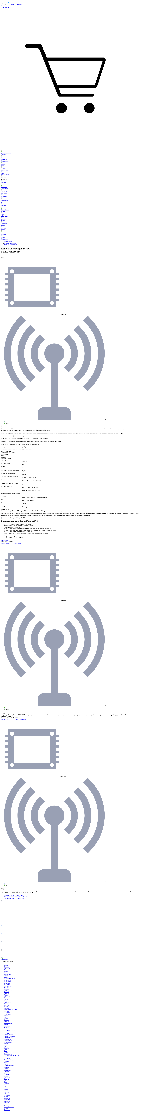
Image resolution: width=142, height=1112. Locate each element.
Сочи (5, 1073)
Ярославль (7, 1110)
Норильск (6, 1043)
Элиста (6, 1105)
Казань (6, 1003)
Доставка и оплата (6, 153)
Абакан (6, 965)
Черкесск (6, 1102)
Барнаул (6, 971)
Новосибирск (8, 1042)
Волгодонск (7, 986)
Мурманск (7, 1028)
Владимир (7, 983)
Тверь (5, 1082)
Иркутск (6, 1000)
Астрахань (7, 970)
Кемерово (6, 1008)
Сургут (6, 1076)
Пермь (6, 1052)
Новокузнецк (7, 1039)
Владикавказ (7, 981)
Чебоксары (7, 1098)
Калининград (8, 1005)
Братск (6, 975)
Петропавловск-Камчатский (12, 1055)
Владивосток (7, 980)
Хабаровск (7, 1095)
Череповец (7, 1101)
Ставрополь (7, 1074)
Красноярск (7, 1014)
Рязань (6, 1062)
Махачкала (7, 1026)
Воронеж (6, 989)
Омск (5, 1045)
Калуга (6, 1006)
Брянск (6, 977)
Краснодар (7, 1012)
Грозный (6, 992)
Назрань (6, 1031)
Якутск (6, 1108)
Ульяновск (7, 1090)
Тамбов (6, 1080)
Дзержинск (7, 993)
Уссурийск (7, 1092)
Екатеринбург (8, 996)
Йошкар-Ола (7, 1002)
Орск (5, 1049)
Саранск (6, 1067)
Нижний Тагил (8, 1037)
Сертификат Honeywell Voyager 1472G (14, 898)
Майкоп (6, 1024)
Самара (6, 1064)
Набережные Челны (9, 1030)
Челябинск (7, 1099)
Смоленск (7, 1071)
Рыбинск (6, 1061)
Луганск (6, 1020)
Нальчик (6, 1033)
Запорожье (7, 998)
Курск (5, 1017)
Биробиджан (7, 974)
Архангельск (7, 968)
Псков (5, 1057)
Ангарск (6, 967)
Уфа (5, 1093)
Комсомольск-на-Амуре (10, 1009)
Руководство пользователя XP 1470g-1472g (16, 896)
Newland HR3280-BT (11, 543)
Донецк (6, 995)
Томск (5, 1085)
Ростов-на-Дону (8, 1059)
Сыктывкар (7, 1077)
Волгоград (7, 984)
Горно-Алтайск (8, 990)
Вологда (6, 987)
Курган (6, 1015)
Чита (5, 1104)
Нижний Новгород (9, 1036)
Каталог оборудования (15, 4)
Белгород (6, 972)
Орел (5, 1046)
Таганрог (6, 1079)
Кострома (6, 1011)
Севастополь (7, 1070)
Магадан (6, 1021)
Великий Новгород (9, 978)
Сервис (3, 154)
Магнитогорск (8, 1023)
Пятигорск (7, 1058)
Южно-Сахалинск (9, 1107)
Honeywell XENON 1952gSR (13, 719)
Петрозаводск (8, 1054)
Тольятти (6, 1083)
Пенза (5, 1051)
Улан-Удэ (6, 1089)
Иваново (6, 999)
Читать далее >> (5, 540)
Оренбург (6, 1048)
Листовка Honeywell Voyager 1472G (14, 895)
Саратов (6, 1068)
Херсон (6, 1096)
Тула (5, 1086)
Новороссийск (8, 1040)
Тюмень (6, 1087)
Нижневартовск (8, 1034)
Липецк (6, 1018)
